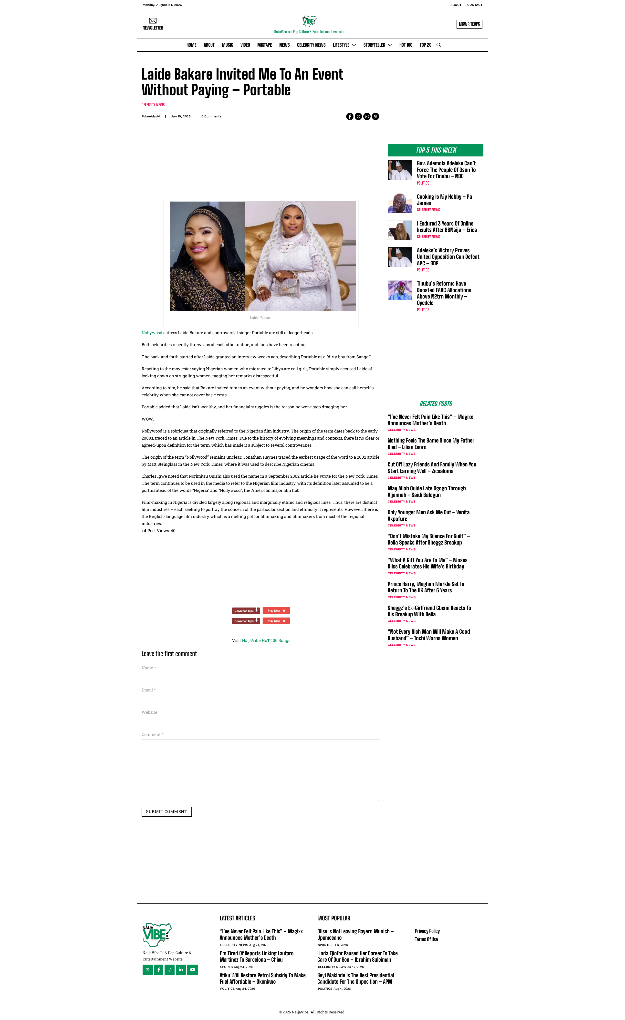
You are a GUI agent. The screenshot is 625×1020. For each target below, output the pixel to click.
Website (149, 712)
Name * (149, 667)
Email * (149, 690)
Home (192, 45)
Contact (474, 5)
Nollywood (152, 332)
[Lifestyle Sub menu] (354, 45)
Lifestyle (341, 45)
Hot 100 (405, 45)
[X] (358, 116)
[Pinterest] (375, 116)
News (284, 45)
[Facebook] (350, 116)
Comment (153, 734)
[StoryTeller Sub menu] (390, 45)
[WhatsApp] (367, 116)
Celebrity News (311, 45)
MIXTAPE (264, 45)
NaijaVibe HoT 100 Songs (266, 640)
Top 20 (425, 45)
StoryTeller (374, 45)
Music (227, 45)
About (455, 5)
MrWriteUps (469, 24)
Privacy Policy (427, 931)
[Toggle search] (438, 45)
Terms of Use (426, 939)
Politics (423, 183)
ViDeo (245, 45)
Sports (226, 967)
